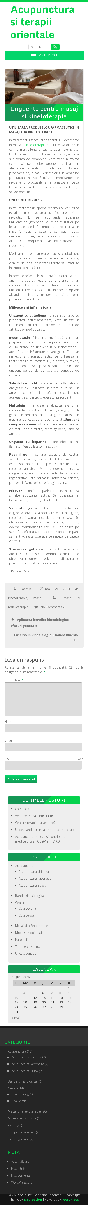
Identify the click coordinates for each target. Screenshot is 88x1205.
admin (26, 589)
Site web (44, 759)
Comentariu (13, 680)
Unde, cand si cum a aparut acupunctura (45, 830)
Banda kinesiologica (29, 896)
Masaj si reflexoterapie (31, 926)
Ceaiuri (20, 903)
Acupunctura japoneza (35, 878)
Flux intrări (18, 1168)
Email (8, 740)
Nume (9, 722)
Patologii (21, 939)
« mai (16, 1018)
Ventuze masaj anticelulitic (34, 816)
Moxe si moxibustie (29, 933)
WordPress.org (21, 1182)
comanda (22, 809)
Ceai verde (26, 915)
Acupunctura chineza (34, 871)
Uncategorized (25, 953)
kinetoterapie (36, 145)
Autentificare (20, 1161)
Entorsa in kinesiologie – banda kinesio (46, 635)
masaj (37, 598)
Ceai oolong (27, 908)
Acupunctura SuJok (32, 885)
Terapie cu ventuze (28, 946)
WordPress (70, 1199)
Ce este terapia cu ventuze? (35, 823)
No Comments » (52, 607)
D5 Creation (33, 1199)
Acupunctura (24, 866)
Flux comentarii (22, 1175)
